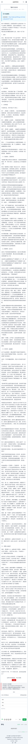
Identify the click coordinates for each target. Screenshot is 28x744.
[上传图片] (8, 719)
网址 (3, 705)
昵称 (3, 699)
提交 (24, 719)
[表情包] (6, 719)
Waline (23, 731)
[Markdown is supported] (2, 719)
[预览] (10, 719)
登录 (20, 719)
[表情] (4, 719)
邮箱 (3, 702)
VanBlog (17, 739)
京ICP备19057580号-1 (16, 736)
